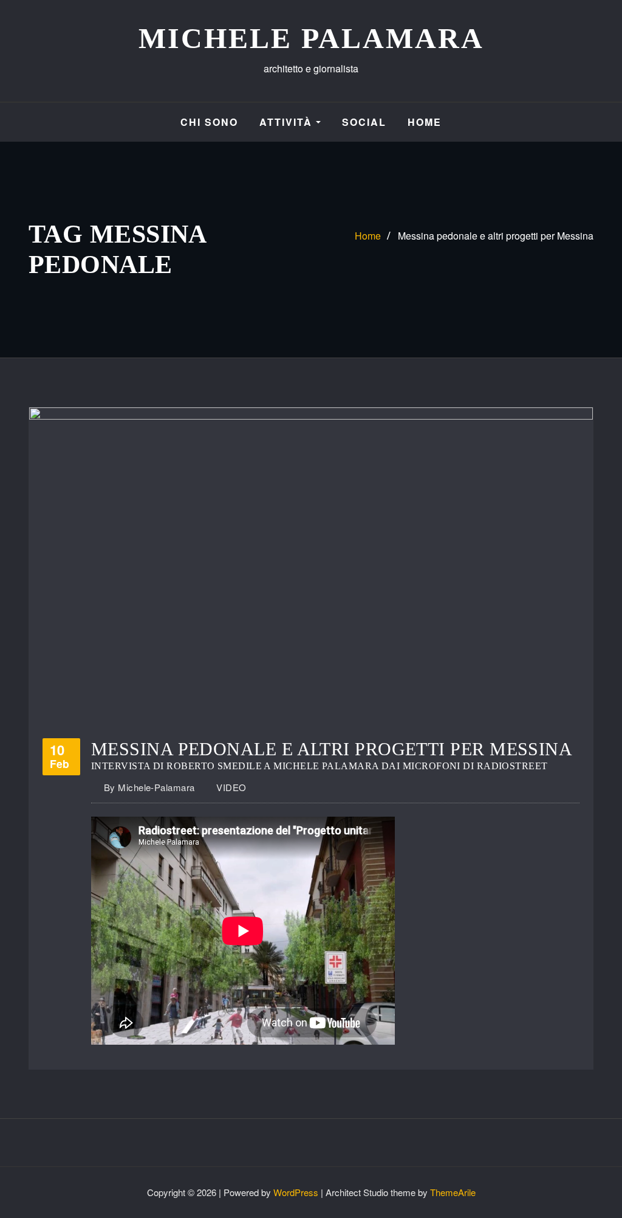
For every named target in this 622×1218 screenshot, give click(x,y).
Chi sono (209, 122)
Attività (287, 122)
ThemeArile (453, 1192)
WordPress (295, 1192)
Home (425, 122)
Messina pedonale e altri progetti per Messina (495, 236)
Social (364, 122)
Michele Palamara (311, 38)
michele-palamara (149, 787)
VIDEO (231, 787)
